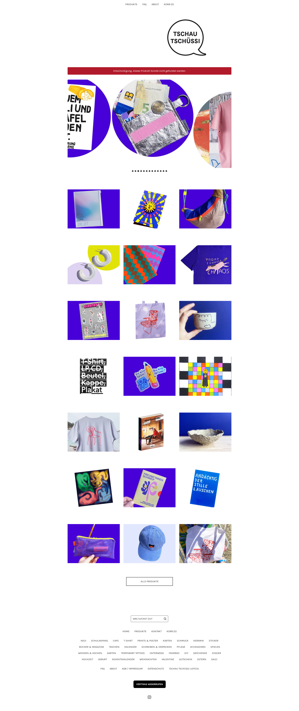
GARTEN (111, 653)
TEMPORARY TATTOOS (133, 653)
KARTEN (167, 640)
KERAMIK (198, 640)
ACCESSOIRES (198, 646)
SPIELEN (215, 646)
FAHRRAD (174, 653)
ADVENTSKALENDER (123, 659)
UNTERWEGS (157, 653)
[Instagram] (149, 697)
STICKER (213, 640)
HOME (126, 631)
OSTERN (201, 659)
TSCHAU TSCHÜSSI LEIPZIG (184, 668)
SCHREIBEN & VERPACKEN (157, 646)
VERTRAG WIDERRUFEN (149, 684)
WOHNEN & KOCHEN (90, 653)
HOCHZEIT (87, 659)
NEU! (83, 640)
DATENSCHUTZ (156, 668)
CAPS (116, 640)
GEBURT (102, 659)
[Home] (149, 38)
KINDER (216, 653)
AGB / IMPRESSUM (132, 668)
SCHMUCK (182, 640)
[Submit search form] (165, 619)
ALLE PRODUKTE (150, 581)
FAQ (144, 4)
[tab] (132, 171)
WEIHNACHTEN (148, 659)
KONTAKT (156, 631)
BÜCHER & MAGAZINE (91, 646)
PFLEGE (181, 646)
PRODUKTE (131, 4)
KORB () (169, 4)
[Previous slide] (71, 121)
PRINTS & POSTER (148, 640)
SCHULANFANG (99, 640)
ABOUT (155, 4)
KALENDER (130, 646)
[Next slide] (227, 121)
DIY (186, 653)
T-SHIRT (128, 640)
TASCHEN (114, 646)
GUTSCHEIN (185, 659)
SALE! (214, 659)
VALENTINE (168, 659)
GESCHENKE (200, 653)
